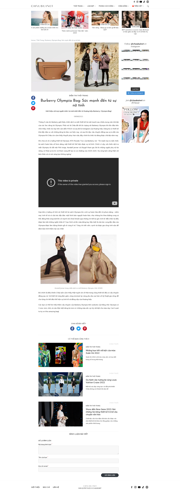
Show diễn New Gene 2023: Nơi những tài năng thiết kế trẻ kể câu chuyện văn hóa (101, 412)
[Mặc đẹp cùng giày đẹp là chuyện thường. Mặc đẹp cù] (126, 82)
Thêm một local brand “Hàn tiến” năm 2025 (75, 32)
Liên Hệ (56, 487)
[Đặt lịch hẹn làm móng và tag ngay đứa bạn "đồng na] (126, 63)
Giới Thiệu (35, 487)
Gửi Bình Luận (110, 475)
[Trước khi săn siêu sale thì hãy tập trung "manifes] (144, 82)
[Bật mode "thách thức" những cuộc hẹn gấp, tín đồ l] (135, 82)
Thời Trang (78, 6)
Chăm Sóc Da (44, 24)
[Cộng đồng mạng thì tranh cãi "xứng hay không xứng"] (144, 73)
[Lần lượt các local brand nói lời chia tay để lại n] (126, 73)
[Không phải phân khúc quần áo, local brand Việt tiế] (135, 54)
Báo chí (46, 487)
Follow (134, 44)
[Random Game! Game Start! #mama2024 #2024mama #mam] (144, 63)
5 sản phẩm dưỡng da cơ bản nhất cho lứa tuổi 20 (44, 29)
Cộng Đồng (122, 6)
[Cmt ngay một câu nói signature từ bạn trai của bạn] (144, 54)
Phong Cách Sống (106, 6)
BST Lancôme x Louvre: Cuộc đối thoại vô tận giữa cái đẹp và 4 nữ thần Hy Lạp (135, 32)
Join (134, 100)
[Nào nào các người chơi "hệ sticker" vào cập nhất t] (135, 63)
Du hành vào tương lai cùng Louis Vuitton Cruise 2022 (101, 381)
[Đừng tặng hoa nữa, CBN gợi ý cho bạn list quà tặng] (135, 73)
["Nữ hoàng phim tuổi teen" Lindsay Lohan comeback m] (126, 54)
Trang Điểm (135, 27)
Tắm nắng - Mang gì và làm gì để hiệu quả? (105, 29)
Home (33, 40)
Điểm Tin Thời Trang (75, 28)
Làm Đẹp (91, 6)
